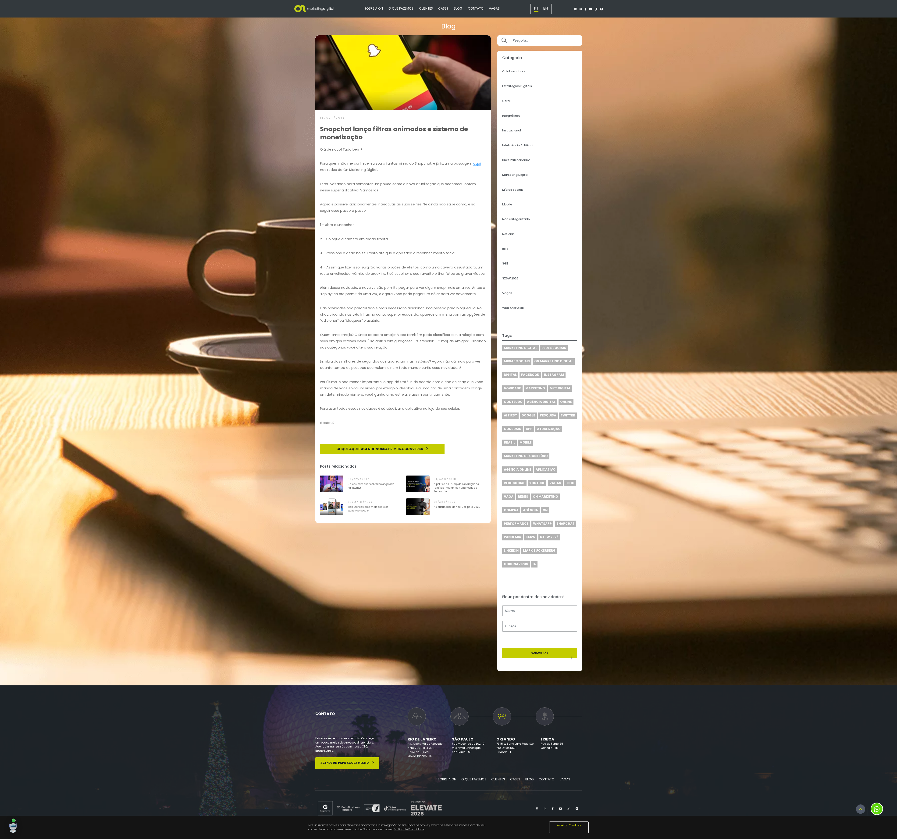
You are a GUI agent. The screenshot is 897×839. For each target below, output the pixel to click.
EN (545, 8)
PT (536, 8)
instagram (554, 375)
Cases (443, 8)
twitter (568, 415)
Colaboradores (513, 71)
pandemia (512, 537)
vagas (555, 483)
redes (523, 496)
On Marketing (545, 496)
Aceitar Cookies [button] (569, 825)
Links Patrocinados (516, 160)
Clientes (426, 8)
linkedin (511, 550)
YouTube (537, 483)
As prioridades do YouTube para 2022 (457, 507)
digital (510, 375)
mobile (526, 442)
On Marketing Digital (553, 361)
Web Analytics (513, 308)
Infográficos (511, 116)
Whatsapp (542, 524)
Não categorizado (516, 219)
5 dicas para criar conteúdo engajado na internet (371, 486)
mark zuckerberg (539, 550)
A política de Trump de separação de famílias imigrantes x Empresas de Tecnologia (456, 487)
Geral (506, 101)
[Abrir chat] (13, 825)
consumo (512, 429)
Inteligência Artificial (517, 145)
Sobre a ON (373, 8)
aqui (477, 163)
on (545, 510)
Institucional (511, 130)
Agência (530, 510)
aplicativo (545, 469)
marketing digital (520, 348)
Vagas (494, 8)
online (566, 402)
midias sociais (517, 361)
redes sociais (553, 348)
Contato (476, 8)
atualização (549, 429)
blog (570, 483)
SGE (505, 263)
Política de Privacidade (409, 829)
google (528, 415)
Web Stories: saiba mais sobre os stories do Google (368, 508)
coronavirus (516, 564)
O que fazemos (400, 8)
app (529, 429)
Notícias (508, 234)
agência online (517, 469)
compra (511, 510)
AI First (510, 415)
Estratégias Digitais (517, 86)
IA (534, 564)
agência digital (541, 402)
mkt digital (560, 388)
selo (505, 249)
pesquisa (548, 415)
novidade (512, 388)
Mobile (507, 204)
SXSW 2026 (510, 278)
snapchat (565, 524)
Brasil (509, 442)
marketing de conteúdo (526, 456)
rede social (514, 483)
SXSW (530, 537)
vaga (508, 496)
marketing (535, 388)
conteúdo (513, 402)
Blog (458, 8)
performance (516, 524)
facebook (530, 375)
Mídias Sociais (512, 190)
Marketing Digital (515, 175)
